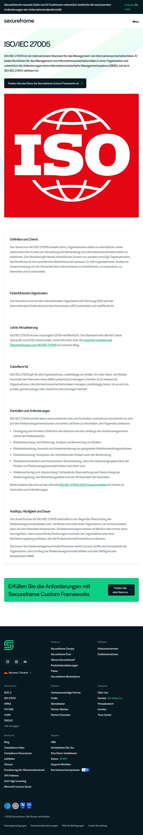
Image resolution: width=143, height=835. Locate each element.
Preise (54, 671)
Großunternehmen (108, 654)
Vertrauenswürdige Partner (66, 692)
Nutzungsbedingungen (15, 825)
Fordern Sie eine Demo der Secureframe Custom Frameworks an (43, 83)
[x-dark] (16, 661)
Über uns (103, 692)
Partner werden (59, 709)
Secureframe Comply (62, 648)
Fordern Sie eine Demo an (120, 590)
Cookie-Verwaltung (97, 825)
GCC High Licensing (15, 781)
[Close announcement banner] (136, 4)
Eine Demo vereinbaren (64, 753)
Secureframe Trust (61, 654)
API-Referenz (11, 775)
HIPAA (7, 703)
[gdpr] (29, 806)
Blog (6, 742)
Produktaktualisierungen (64, 665)
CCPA (7, 715)
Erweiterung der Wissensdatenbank (24, 770)
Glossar (8, 764)
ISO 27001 (10, 698)
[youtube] (25, 661)
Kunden (102, 709)
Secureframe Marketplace (65, 676)
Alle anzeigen (11, 726)
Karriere (110, 698)
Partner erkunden (60, 715)
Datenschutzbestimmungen (44, 825)
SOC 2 (7, 692)
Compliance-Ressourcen (18, 753)
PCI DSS (8, 709)
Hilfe (53, 742)
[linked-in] (7, 661)
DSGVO (8, 720)
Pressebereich (106, 703)
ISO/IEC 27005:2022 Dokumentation (83, 484)
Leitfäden (9, 758)
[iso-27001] (15, 806)
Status (54, 758)
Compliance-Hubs (14, 747)
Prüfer (54, 698)
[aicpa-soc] (7, 806)
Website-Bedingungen (73, 825)
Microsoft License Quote (17, 786)
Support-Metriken (61, 764)
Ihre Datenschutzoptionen (65, 770)
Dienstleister (58, 703)
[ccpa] (22, 806)
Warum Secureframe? (63, 659)
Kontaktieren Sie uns (62, 747)
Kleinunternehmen (108, 648)
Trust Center (104, 715)
